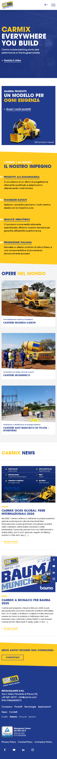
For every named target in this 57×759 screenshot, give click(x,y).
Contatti (13, 712)
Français (23, 717)
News (4, 712)
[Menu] (53, 5)
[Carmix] (8, 5)
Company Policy (43, 742)
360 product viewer (44, 142)
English (5, 717)
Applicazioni (44, 706)
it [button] (45, 5)
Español (32, 717)
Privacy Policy (9, 742)
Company (7, 706)
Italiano (13, 717)
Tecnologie (30, 706)
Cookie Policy (26, 742)
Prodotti (18, 706)
